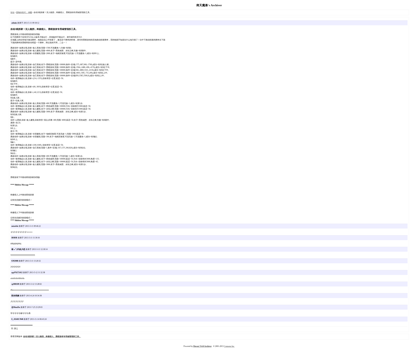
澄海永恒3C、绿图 (24, 12)
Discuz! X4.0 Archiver (202, 346)
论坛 (12, 12)
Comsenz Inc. (229, 346)
